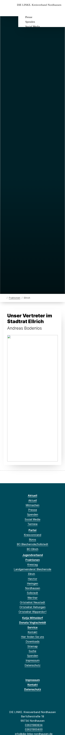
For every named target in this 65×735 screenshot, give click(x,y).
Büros (32, 539)
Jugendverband (32, 555)
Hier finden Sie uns (32, 636)
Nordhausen (32, 588)
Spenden (30, 21)
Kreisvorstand (32, 535)
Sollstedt (32, 593)
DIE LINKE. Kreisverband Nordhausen (39, 5)
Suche (32, 651)
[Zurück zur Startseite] (4, 297)
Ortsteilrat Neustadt (32, 602)
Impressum (33, 660)
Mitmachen (32, 505)
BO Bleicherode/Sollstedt (32, 544)
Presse (28, 17)
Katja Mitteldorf (32, 618)
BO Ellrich (32, 549)
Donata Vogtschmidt (32, 622)
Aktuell (32, 495)
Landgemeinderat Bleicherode (32, 569)
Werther (32, 597)
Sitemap (32, 646)
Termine (32, 524)
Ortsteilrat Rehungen (33, 607)
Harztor (32, 578)
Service (32, 627)
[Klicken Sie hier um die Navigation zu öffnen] (59, 10)
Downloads (33, 641)
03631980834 (34, 725)
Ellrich (31, 574)
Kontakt (32, 632)
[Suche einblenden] (49, 10)
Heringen (32, 583)
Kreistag (32, 564)
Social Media (32, 26)
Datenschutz (32, 665)
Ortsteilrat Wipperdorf (32, 611)
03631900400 (34, 729)
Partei (32, 530)
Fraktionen (14, 297)
